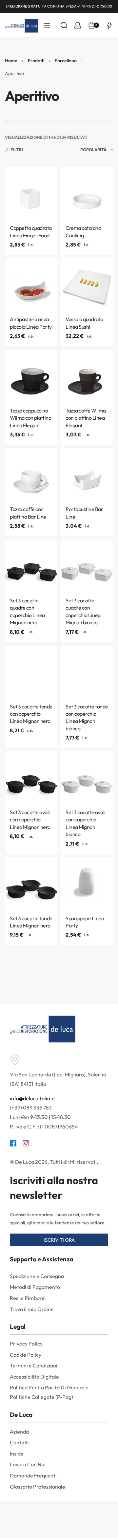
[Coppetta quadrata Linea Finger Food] (31, 193)
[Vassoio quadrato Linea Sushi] (87, 284)
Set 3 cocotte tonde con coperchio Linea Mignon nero (31, 713)
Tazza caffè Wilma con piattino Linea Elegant (86, 418)
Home (11, 61)
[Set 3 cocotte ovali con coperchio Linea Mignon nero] (31, 777)
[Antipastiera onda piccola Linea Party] (31, 284)
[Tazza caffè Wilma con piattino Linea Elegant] (87, 376)
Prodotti (36, 61)
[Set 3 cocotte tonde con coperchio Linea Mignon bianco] (87, 672)
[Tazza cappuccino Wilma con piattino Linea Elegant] (31, 376)
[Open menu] (46, 25)
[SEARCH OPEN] (64, 25)
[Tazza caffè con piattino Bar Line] (31, 474)
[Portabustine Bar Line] (87, 474)
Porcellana (66, 61)
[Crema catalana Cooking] (87, 193)
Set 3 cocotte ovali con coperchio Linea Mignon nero (30, 819)
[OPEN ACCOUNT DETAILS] (77, 25)
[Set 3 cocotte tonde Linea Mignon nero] (31, 883)
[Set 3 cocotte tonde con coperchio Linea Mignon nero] (31, 672)
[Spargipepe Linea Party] (87, 883)
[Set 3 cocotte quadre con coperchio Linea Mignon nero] (31, 566)
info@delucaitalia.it (32, 1098)
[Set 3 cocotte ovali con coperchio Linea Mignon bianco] (87, 777)
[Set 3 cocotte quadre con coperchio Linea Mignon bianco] (87, 566)
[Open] (109, 25)
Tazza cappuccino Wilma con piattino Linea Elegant (30, 418)
